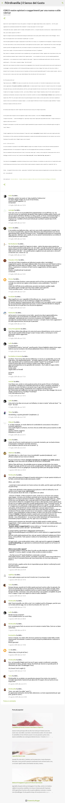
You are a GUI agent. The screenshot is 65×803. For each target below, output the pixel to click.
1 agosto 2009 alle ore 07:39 (17, 570)
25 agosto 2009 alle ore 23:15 (17, 684)
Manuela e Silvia (13, 260)
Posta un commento (9, 701)
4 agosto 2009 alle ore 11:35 (17, 671)
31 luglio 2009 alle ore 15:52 (17, 338)
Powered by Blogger (33, 800)
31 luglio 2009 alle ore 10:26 (17, 239)
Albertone (11, 452)
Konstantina (12, 635)
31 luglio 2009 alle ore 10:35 (17, 274)
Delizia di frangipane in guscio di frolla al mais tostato (27, 782)
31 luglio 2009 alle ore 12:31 (17, 291)
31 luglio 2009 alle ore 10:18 (17, 205)
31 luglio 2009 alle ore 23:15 (17, 435)
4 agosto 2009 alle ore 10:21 (17, 655)
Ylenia (10, 412)
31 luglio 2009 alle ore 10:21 (17, 223)
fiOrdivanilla (12, 475)
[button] (4, 18)
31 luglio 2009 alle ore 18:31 (17, 407)
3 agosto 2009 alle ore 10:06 (17, 645)
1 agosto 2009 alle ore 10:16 (17, 579)
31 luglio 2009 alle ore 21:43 (17, 417)
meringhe (11, 210)
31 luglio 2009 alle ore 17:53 (17, 376)
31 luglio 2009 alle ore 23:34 (17, 448)
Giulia (10, 195)
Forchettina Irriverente (15, 356)
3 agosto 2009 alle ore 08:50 (17, 619)
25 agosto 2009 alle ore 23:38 (17, 697)
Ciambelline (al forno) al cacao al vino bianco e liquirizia (27, 727)
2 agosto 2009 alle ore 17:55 (17, 607)
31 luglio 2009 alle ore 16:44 (17, 351)
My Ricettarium (13, 244)
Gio (9, 650)
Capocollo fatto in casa (18, 756)
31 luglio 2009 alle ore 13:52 (17, 324)
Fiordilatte (11, 296)
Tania (10, 584)
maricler (10, 381)
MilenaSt (11, 422)
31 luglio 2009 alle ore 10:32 (17, 255)
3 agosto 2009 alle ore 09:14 (17, 630)
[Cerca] (47, 3)
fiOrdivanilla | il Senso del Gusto (25, 2)
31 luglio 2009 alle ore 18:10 (17, 395)
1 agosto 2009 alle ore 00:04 (17, 470)
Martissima (11, 312)
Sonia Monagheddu (14, 328)
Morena (10, 279)
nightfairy (11, 574)
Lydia (10, 343)
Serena (10, 228)
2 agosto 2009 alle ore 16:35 (17, 596)
